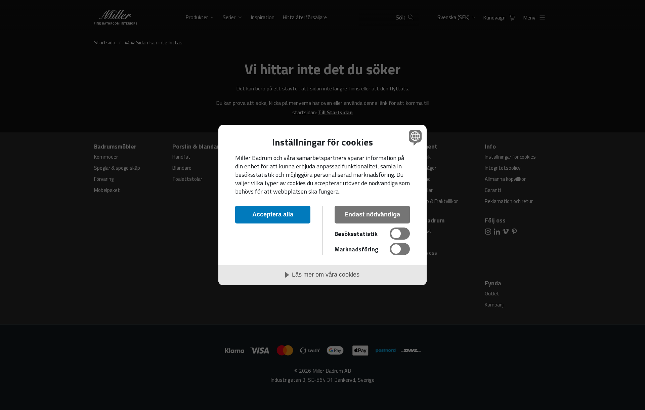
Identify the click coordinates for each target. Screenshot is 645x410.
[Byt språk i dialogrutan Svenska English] (414, 137)
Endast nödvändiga (372, 214)
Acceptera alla (272, 214)
